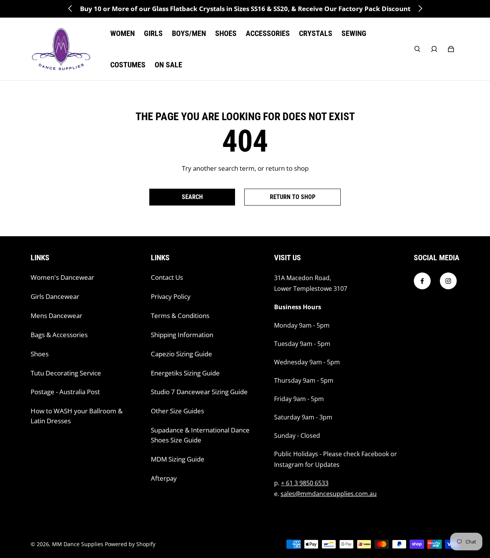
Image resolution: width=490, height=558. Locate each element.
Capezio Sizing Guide (181, 353)
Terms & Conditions (180, 315)
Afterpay (164, 478)
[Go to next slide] (420, 8)
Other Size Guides (177, 410)
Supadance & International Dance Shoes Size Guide (200, 435)
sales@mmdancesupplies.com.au (329, 493)
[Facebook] (422, 280)
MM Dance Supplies (77, 544)
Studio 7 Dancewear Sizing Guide (199, 391)
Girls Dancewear (55, 296)
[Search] (417, 49)
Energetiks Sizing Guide (185, 373)
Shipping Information (182, 334)
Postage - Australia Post (65, 391)
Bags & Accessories (59, 334)
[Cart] (451, 49)
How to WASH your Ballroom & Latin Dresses (76, 415)
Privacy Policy (171, 296)
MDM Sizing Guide (177, 459)
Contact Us (167, 277)
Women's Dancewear (62, 277)
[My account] (434, 49)
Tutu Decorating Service (66, 373)
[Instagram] (448, 280)
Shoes (40, 353)
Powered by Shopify (130, 544)
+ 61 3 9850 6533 (304, 483)
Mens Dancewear (56, 315)
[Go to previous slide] (70, 8)
